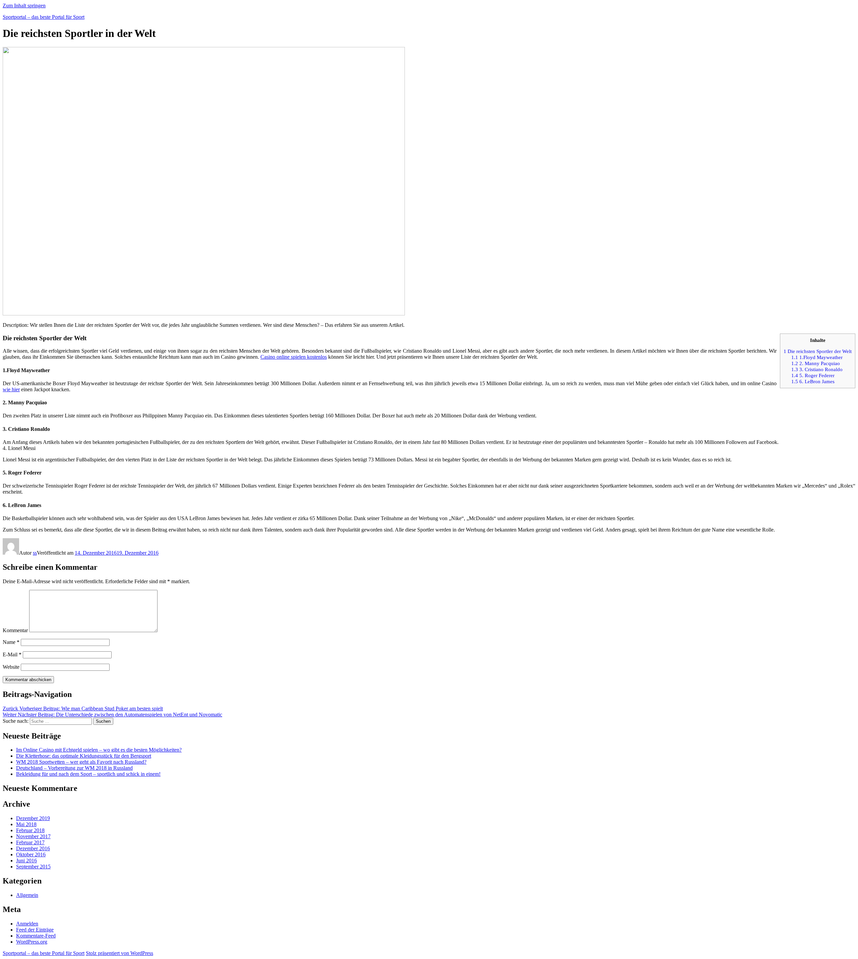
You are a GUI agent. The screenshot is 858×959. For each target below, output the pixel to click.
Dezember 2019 (33, 818)
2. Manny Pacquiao (815, 363)
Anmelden (27, 923)
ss (35, 553)
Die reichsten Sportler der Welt (818, 351)
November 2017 (33, 836)
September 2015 (33, 866)
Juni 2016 (26, 860)
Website (11, 667)
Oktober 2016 (31, 854)
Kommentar (15, 630)
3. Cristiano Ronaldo (817, 369)
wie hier (11, 389)
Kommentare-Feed (36, 936)
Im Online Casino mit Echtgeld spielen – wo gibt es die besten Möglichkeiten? (99, 750)
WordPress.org (31, 942)
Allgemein (27, 895)
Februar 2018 (30, 830)
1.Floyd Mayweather (817, 357)
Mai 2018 (26, 824)
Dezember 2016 (33, 848)
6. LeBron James (813, 381)
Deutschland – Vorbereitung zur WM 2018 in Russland (74, 768)
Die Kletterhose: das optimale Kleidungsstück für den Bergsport (83, 756)
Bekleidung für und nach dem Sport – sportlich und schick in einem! (88, 774)
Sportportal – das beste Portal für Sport (43, 17)
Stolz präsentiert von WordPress (119, 953)
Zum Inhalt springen (24, 5)
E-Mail (12, 654)
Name (11, 642)
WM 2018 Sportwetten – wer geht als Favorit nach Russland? (81, 762)
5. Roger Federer (813, 375)
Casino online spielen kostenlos (293, 357)
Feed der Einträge (35, 929)
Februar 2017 (30, 842)
